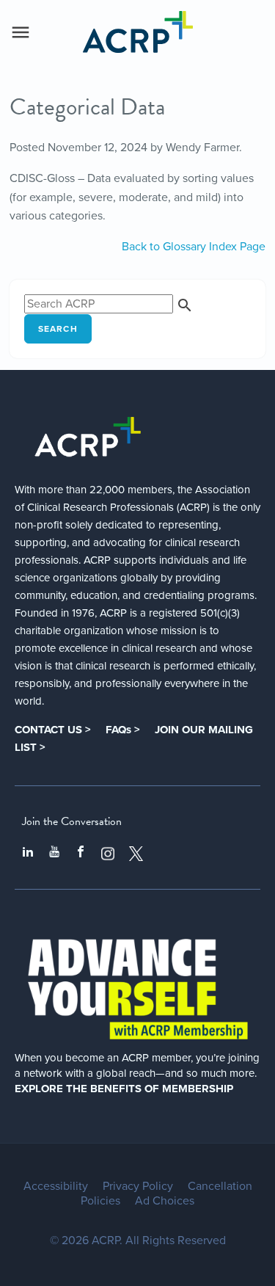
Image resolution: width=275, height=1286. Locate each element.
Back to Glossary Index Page (193, 246)
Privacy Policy (138, 1186)
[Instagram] (107, 853)
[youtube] (54, 853)
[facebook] (81, 853)
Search (58, 329)
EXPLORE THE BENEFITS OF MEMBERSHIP (124, 1088)
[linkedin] (28, 853)
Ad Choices (164, 1201)
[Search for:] (109, 304)
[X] (136, 853)
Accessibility (55, 1186)
